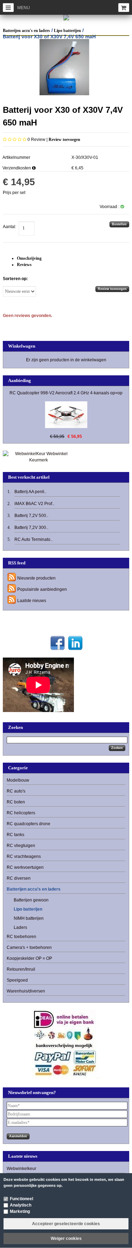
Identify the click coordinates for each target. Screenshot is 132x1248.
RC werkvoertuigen (25, 867)
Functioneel (21, 1198)
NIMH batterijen (29, 918)
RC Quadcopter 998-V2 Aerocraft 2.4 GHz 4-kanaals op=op (66, 392)
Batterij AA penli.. (30, 491)
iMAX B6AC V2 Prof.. (34, 503)
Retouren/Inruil (21, 969)
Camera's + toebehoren (29, 947)
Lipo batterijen (67, 30)
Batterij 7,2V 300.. (31, 527)
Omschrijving (29, 258)
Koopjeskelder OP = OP (29, 958)
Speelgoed (17, 980)
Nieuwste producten (36, 578)
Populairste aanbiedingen (42, 589)
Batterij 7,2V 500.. (31, 515)
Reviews (24, 264)
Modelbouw (18, 780)
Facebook (57, 643)
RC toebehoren (21, 936)
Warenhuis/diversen (26, 991)
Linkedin (75, 643)
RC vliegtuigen (21, 845)
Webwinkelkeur (21, 1168)
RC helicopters (21, 812)
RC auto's (16, 791)
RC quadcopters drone (28, 823)
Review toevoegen (64, 139)
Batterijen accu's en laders (26, 30)
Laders (20, 927)
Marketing (20, 1211)
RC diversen (19, 878)
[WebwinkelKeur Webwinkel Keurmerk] (38, 456)
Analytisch (20, 1205)
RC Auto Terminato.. (33, 539)
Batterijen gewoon (31, 900)
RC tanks (15, 834)
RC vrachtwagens (24, 856)
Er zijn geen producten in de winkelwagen (66, 359)
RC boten (16, 802)
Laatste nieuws (31, 600)
